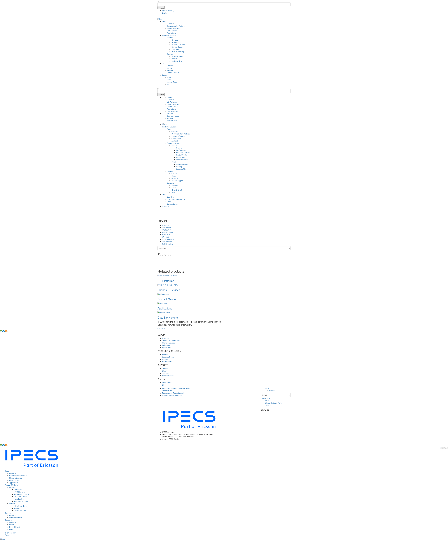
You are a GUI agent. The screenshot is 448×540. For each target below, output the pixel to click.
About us (170, 77)
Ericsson (268, 405)
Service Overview (15, 517)
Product (170, 37)
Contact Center (177, 47)
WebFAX (165, 237)
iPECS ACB (166, 230)
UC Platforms (176, 42)
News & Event (172, 82)
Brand (169, 80)
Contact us (161, 328)
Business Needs (177, 56)
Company (165, 75)
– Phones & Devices (21, 494)
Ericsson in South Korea (273, 403)
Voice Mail (166, 234)
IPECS (267, 400)
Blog (168, 84)
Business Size (177, 61)
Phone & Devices (168, 343)
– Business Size (20, 510)
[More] (6, 331)
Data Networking (178, 51)
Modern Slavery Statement (172, 395)
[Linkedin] (3, 331)
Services (170, 70)
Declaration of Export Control (173, 393)
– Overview (18, 489)
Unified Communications (176, 199)
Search (161, 8)
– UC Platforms (19, 492)
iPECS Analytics (168, 239)
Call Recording (167, 244)
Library (169, 68)
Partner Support (173, 73)
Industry (174, 58)
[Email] (1, 331)
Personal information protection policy (176, 388)
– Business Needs (20, 506)
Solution (170, 54)
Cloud (164, 21)
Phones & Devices (173, 28)
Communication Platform (176, 26)
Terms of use (167, 391)
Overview (170, 23)
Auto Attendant (167, 232)
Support (165, 63)
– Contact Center (20, 496)
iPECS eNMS (167, 241)
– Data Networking (21, 501)
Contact (170, 65)
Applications (171, 33)
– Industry (17, 508)
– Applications (19, 499)
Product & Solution (169, 35)
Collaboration (172, 30)
